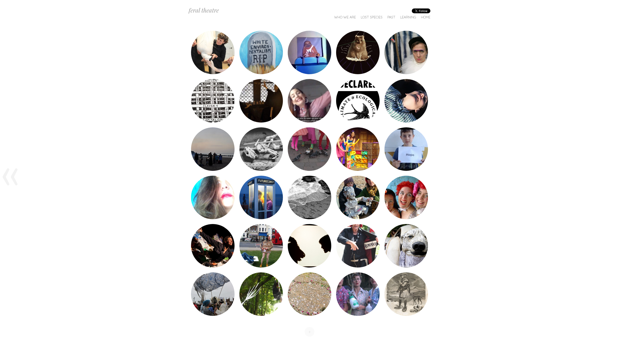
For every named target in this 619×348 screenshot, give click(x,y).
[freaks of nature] (406, 197)
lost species (372, 17)
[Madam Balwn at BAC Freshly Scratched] (358, 149)
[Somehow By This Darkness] (213, 197)
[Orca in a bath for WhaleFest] (261, 246)
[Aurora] (406, 246)
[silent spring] (358, 294)
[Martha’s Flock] (309, 197)
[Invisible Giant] (213, 246)
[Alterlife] (406, 101)
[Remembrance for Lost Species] (358, 246)
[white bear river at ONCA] (406, 294)
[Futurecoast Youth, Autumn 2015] (261, 197)
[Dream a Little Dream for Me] (309, 52)
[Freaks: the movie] (309, 149)
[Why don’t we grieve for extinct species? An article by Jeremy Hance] (213, 149)
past (391, 17)
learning (408, 17)
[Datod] (213, 101)
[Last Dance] (213, 52)
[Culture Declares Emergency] (358, 101)
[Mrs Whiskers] (213, 294)
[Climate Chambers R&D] (406, 149)
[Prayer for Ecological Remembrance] (261, 52)
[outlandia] (309, 294)
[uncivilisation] (261, 294)
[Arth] (309, 246)
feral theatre (204, 10)
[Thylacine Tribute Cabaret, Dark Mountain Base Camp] (261, 149)
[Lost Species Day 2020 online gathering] (309, 101)
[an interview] (358, 197)
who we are (345, 17)
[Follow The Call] (261, 101)
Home (425, 17)
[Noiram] (358, 52)
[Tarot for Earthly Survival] (406, 52)
